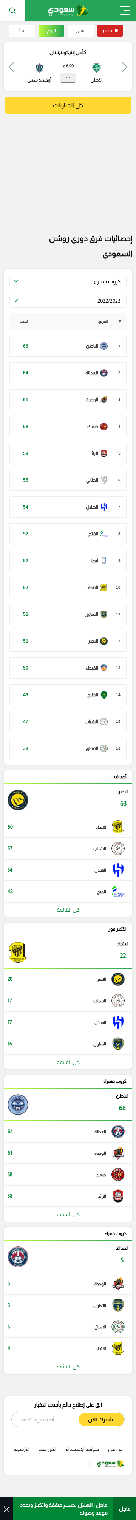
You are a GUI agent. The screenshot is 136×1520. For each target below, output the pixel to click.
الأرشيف (21, 1449)
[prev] (124, 66)
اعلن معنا (47, 1449)
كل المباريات (68, 105)
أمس (81, 30)
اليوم (51, 30)
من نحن (115, 1449)
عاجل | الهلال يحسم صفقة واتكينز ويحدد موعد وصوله (64, 1509)
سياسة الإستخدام (82, 1449)
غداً (22, 30)
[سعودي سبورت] (68, 10)
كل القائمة (68, 910)
